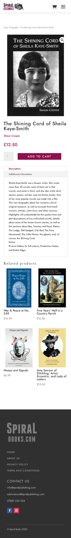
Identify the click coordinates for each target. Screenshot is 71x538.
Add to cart (39, 156)
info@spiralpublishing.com (21, 487)
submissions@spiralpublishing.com (25, 494)
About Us (13, 458)
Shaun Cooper (12, 136)
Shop (6, 27)
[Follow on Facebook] (9, 510)
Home (11, 452)
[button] (62, 40)
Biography (14, 27)
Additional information (20, 174)
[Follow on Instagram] (16, 510)
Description (15, 168)
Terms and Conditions (23, 470)
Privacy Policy (17, 464)
